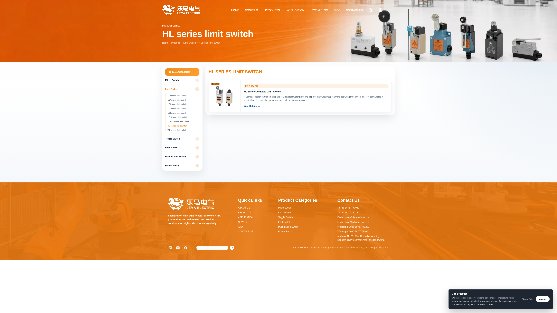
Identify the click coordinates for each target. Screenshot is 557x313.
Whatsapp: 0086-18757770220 (353, 227)
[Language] (380, 10)
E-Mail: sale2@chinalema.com (353, 222)
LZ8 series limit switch (177, 104)
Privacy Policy (300, 247)
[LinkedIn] (170, 248)
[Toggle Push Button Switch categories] (197, 157)
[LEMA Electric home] (181, 10)
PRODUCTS (272, 10)
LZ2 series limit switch (177, 113)
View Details (250, 106)
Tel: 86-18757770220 (348, 212)
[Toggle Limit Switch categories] (197, 89)
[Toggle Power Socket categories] (197, 166)
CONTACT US (354, 10)
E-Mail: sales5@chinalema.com (353, 217)
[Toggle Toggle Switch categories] (197, 139)
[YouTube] (178, 248)
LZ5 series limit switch (177, 95)
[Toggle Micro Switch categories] (197, 80)
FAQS (336, 10)
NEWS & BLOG (319, 10)
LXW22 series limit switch (178, 121)
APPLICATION (295, 10)
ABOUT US (251, 10)
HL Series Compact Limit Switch (262, 91)
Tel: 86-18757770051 (348, 207)
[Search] (370, 10)
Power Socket (172, 165)
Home (165, 43)
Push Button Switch (175, 156)
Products (175, 43)
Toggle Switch (172, 139)
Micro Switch (172, 80)
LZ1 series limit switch (177, 109)
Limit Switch (189, 43)
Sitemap (314, 247)
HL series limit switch (177, 126)
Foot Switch (171, 148)
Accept (542, 299)
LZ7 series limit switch (177, 100)
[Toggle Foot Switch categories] (197, 148)
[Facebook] (186, 248)
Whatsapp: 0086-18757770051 (353, 231)
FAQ (240, 227)
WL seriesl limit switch (177, 130)
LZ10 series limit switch (177, 117)
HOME (235, 10)
